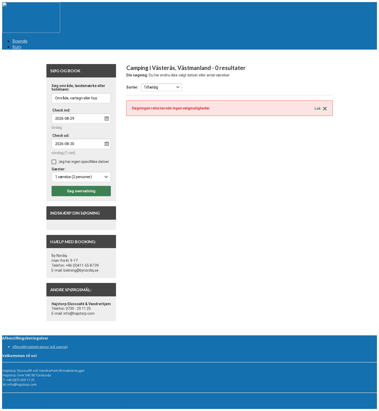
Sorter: (132, 87)
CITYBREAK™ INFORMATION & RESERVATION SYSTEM (123, 406)
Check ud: (60, 135)
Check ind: (61, 110)
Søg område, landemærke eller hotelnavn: (78, 87)
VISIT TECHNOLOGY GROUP (27, 406)
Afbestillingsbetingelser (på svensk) (40, 346)
